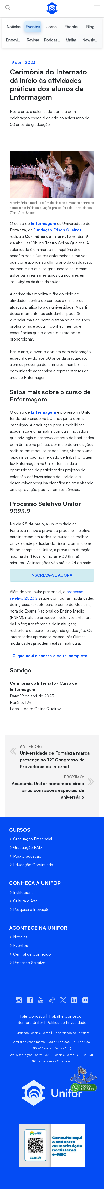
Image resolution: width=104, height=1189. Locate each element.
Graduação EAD (27, 847)
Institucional (23, 892)
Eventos (20, 945)
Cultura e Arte (25, 900)
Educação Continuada (33, 864)
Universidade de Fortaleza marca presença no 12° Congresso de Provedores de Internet (55, 756)
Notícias (20, 936)
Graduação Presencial (32, 838)
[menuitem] (13, 26)
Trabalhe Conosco (65, 1016)
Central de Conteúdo (32, 954)
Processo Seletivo (29, 962)
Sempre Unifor (30, 1022)
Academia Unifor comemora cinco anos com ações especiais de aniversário (48, 787)
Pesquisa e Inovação (31, 909)
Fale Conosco (32, 1016)
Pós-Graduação (27, 856)
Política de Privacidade (66, 1022)
